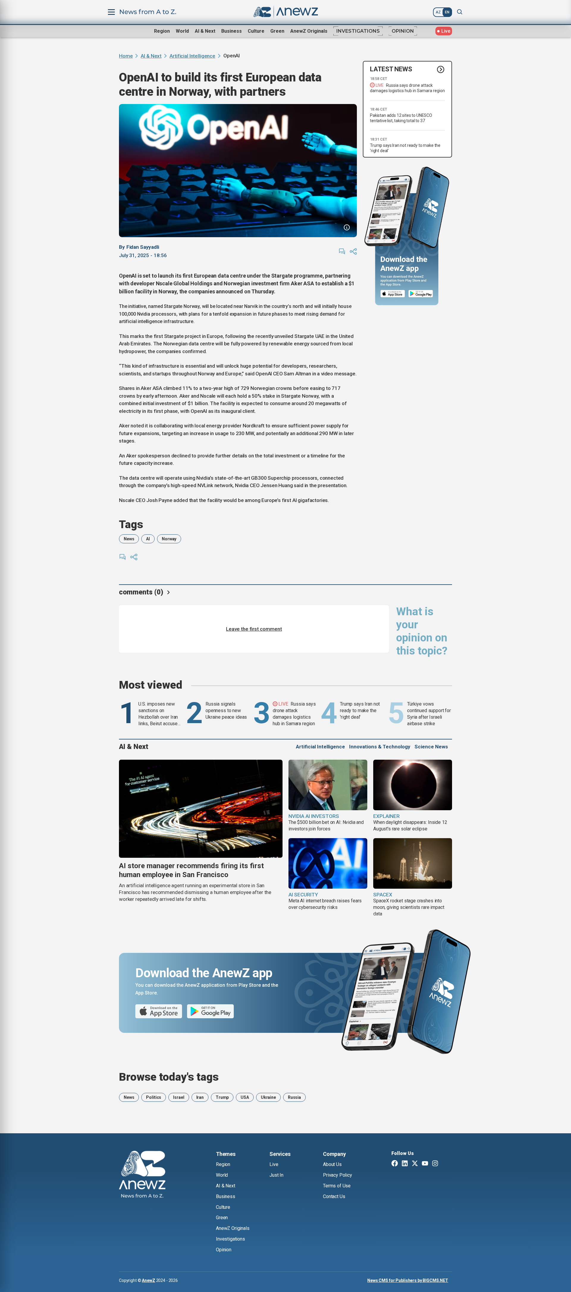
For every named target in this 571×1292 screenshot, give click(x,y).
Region (162, 31)
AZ (438, 12)
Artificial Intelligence (192, 56)
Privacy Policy (337, 1175)
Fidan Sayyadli (142, 247)
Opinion (403, 31)
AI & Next (205, 31)
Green (277, 31)
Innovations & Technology (379, 747)
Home (126, 56)
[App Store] (392, 294)
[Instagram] (435, 1164)
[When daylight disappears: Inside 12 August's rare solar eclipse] (412, 785)
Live (273, 1164)
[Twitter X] (415, 1164)
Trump (222, 1097)
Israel (178, 1097)
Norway (169, 538)
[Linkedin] (404, 1164)
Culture (256, 31)
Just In (276, 1175)
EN (447, 12)
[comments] (342, 251)
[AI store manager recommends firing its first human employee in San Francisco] (201, 809)
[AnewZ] (142, 1175)
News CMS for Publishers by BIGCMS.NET (407, 1280)
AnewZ (148, 1280)
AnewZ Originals (308, 31)
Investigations (358, 31)
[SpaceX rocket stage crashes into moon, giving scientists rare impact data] (412, 863)
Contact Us (334, 1196)
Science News (431, 747)
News (129, 538)
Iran (200, 1097)
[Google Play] (422, 294)
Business (231, 31)
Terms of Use (337, 1186)
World (182, 31)
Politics (153, 1097)
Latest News (391, 69)
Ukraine (268, 1097)
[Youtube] (425, 1164)
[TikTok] (445, 1164)
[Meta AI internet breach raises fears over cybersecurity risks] (327, 863)
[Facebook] (394, 1164)
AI (148, 538)
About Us (332, 1164)
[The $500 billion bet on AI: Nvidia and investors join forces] (327, 785)
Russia (294, 1097)
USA (245, 1097)
